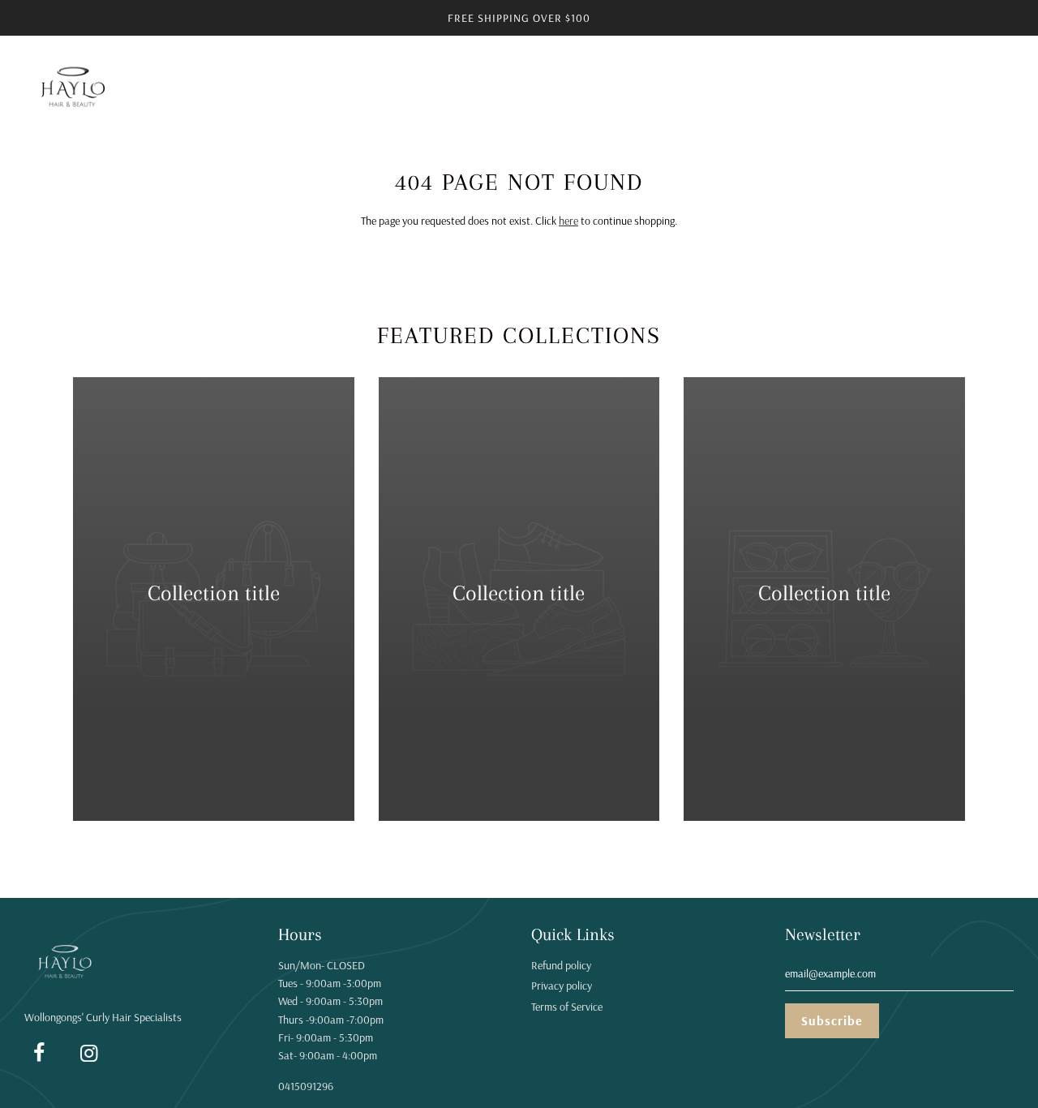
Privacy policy (561, 985)
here (568, 220)
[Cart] (1003, 88)
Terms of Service (567, 1006)
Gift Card (867, 88)
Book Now (794, 88)
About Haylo (713, 88)
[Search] (921, 88)
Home (255, 88)
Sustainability (456, 88)
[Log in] (961, 88)
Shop (383, 88)
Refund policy (561, 965)
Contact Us (629, 88)
